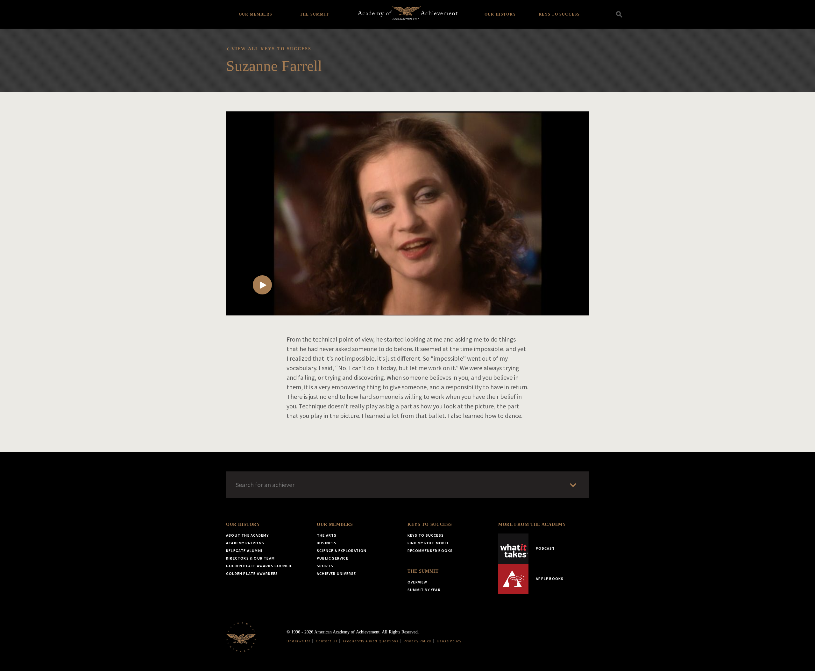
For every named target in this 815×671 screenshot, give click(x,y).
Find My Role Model (429, 542)
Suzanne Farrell (274, 65)
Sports (325, 565)
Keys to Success (559, 14)
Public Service (332, 558)
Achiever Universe (336, 573)
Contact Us (326, 641)
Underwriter (298, 641)
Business (327, 542)
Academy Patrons (245, 542)
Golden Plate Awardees (252, 573)
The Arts (327, 535)
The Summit (314, 14)
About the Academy (247, 535)
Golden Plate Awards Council (259, 565)
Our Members (255, 14)
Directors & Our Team (250, 558)
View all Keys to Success (271, 48)
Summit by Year (424, 589)
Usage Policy (449, 641)
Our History (500, 14)
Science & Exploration (341, 550)
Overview (418, 582)
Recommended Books (430, 550)
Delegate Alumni (244, 550)
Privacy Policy (417, 641)
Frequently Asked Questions (370, 641)
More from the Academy (532, 524)
